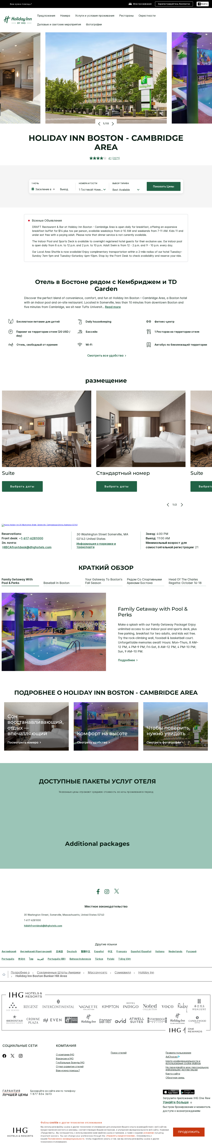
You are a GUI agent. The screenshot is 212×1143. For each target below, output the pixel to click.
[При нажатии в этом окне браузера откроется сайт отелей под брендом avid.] (120, 1020)
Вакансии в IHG (65, 1058)
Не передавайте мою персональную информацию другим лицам (187, 1068)
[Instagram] (20, 1056)
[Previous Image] (99, 123)
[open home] (5, 974)
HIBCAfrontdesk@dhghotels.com (27, 547)
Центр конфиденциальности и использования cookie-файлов (183, 1062)
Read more (113, 307)
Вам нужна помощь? (21, 4)
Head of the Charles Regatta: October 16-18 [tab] (185, 581)
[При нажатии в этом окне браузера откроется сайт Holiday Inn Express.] (71, 1020)
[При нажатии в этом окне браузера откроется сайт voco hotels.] (167, 1006)
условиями (148, 1132)
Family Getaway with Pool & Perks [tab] (17, 581)
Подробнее (126, 660)
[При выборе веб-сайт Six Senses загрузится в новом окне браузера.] (12, 1006)
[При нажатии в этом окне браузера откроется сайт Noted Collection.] (150, 1006)
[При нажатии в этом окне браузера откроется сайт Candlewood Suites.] (197, 1020)
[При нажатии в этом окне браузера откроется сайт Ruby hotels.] (182, 1006)
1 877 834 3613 (41, 1094)
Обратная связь (175, 1077)
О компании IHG (65, 1054)
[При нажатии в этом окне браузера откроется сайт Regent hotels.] (31, 1006)
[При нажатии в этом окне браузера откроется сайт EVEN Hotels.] (52, 1020)
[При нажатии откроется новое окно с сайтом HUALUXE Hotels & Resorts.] (199, 1006)
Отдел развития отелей (69, 1066)
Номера (65, 15)
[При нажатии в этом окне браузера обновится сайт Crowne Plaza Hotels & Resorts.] (33, 1020)
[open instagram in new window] (105, 891)
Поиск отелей (119, 1052)
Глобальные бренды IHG (70, 1062)
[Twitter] (12, 1056)
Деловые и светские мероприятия (59, 24)
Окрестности (147, 15)
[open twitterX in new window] (115, 891)
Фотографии (94, 24)
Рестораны (126, 15)
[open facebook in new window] (96, 891)
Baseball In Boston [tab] (56, 583)
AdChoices (172, 1056)
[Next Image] (112, 123)
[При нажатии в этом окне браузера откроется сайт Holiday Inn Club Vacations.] (177, 1020)
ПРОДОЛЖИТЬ (189, 1131)
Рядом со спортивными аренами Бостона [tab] (144, 581)
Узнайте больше (176, 1102)
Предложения (46, 15)
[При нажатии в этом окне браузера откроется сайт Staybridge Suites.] (157, 1020)
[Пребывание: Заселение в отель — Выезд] (52, 189)
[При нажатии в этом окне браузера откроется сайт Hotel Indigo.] (130, 1006)
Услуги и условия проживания (94, 15)
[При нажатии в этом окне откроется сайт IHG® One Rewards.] (185, 1030)
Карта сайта (173, 1073)
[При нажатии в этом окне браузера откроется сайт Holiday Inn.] (88, 1020)
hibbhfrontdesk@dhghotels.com (43, 925)
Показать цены (163, 186)
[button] (203, 4)
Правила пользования (178, 1052)
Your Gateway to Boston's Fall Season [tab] (103, 581)
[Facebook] (5, 1056)
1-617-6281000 (32, 538)
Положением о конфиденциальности (66, 1138)
